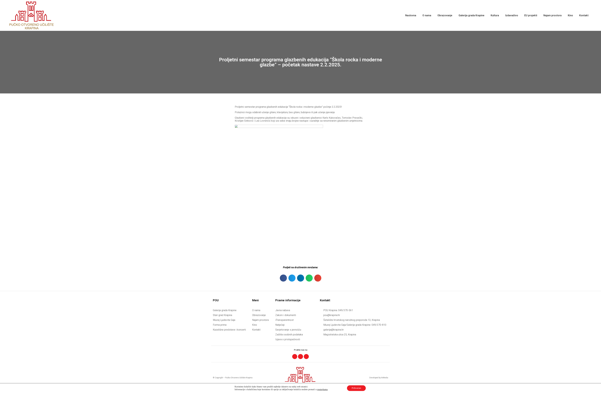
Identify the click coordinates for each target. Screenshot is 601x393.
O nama (426, 15)
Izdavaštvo (511, 15)
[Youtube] (306, 356)
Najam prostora (552, 15)
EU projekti (530, 15)
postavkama (322, 389)
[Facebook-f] (294, 356)
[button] (283, 278)
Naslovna (410, 15)
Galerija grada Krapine (471, 15)
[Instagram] (300, 356)
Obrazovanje (444, 15)
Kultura (495, 15)
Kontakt (583, 15)
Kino (570, 15)
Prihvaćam (356, 388)
